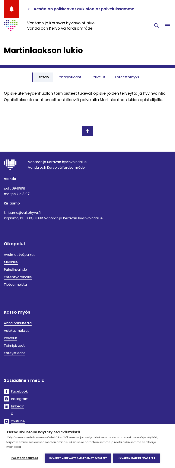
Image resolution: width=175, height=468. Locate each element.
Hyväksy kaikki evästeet (137, 458)
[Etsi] (156, 25)
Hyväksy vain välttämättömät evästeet (78, 458)
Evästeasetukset (24, 458)
